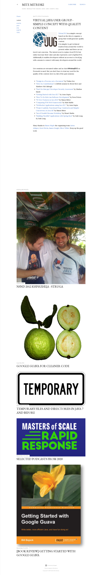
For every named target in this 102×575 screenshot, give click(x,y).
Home (24, 9)
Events (52, 9)
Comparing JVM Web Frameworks (49, 103)
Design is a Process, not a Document (50, 81)
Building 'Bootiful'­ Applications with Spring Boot (54, 116)
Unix (47, 9)
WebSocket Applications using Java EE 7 (51, 105)
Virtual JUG (62, 33)
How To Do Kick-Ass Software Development (53, 97)
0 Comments (45, 16)
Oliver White (64, 128)
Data (43, 9)
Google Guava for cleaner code (43, 366)
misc (57, 9)
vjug (18, 32)
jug (18, 28)
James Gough (54, 128)
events (19, 23)
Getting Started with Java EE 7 (48, 95)
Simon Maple (50, 126)
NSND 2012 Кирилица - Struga (40, 286)
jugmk (19, 30)
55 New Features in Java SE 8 (47, 100)
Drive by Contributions (45, 84)
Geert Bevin (43, 128)
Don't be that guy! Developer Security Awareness (55, 89)
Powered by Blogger (52, 565)
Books (38, 9)
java (18, 25)
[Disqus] (51, 166)
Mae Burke (55, 568)
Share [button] (18, 16)
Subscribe (72, 4)
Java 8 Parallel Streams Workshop (49, 113)
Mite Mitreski (33, 5)
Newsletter (31, 9)
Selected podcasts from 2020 (40, 459)
